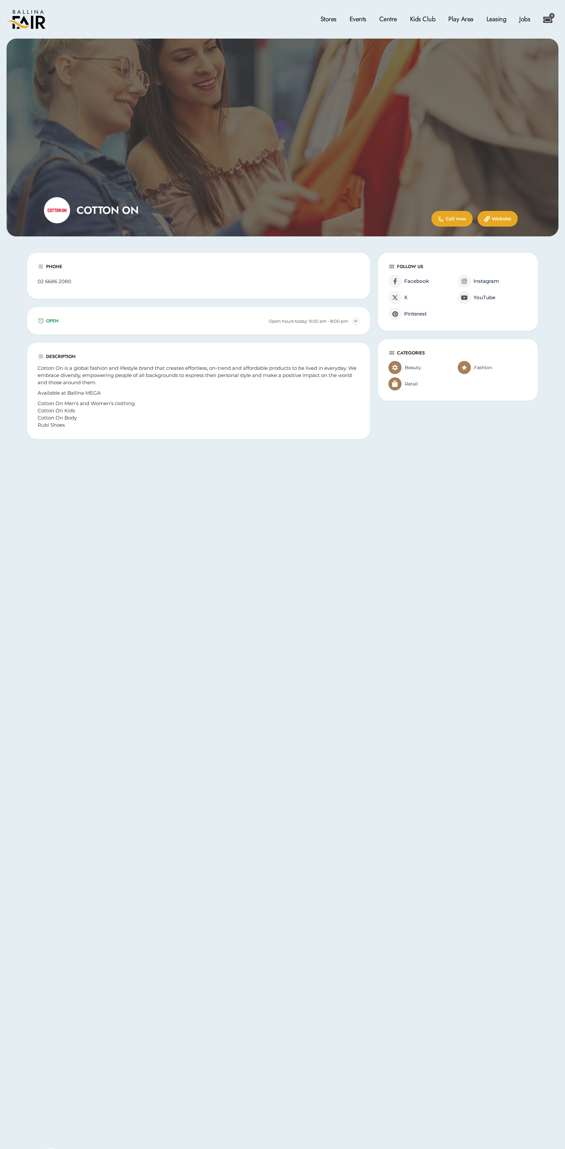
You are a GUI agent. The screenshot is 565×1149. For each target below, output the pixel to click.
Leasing (496, 19)
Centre (388, 19)
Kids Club (423, 19)
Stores (328, 19)
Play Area (460, 19)
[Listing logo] (57, 210)
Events (358, 19)
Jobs (524, 19)
